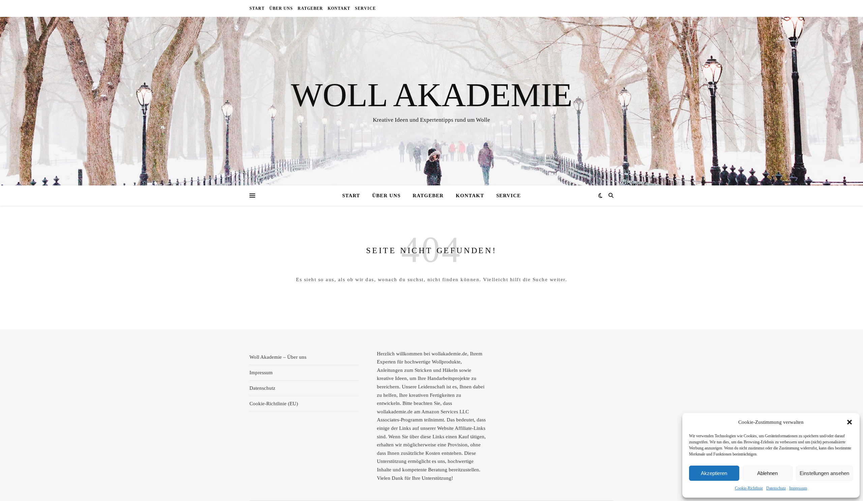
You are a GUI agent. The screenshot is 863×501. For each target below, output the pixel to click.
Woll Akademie (431, 95)
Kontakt (339, 8)
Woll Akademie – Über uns (277, 357)
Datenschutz (776, 488)
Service (365, 8)
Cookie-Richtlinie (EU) (273, 403)
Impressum (798, 488)
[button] (849, 422)
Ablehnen (767, 473)
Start (257, 8)
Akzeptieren (714, 473)
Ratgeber (310, 8)
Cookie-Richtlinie (749, 488)
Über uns (281, 8)
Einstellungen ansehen (824, 473)
